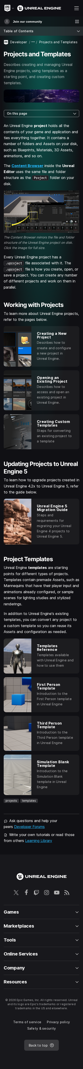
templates (29, 800)
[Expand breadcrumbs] (33, 42)
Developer (18, 42)
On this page (17, 113)
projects (11, 800)
